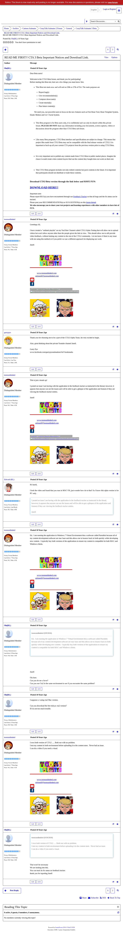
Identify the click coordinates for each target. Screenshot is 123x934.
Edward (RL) (9, 479)
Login (105, 9)
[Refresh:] (118, 912)
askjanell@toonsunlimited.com (47, 276)
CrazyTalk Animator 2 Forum (51, 28)
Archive (15, 28)
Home (6, 28)
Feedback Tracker (80, 197)
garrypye (7, 332)
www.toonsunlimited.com (46, 273)
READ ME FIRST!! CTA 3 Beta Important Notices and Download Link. (32, 33)
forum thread (91, 202)
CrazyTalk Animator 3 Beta (86, 28)
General (69, 28)
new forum (113, 2)
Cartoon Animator (29, 28)
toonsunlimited (9, 219)
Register (113, 9)
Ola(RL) (14, 39)
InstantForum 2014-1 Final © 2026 (65, 927)
